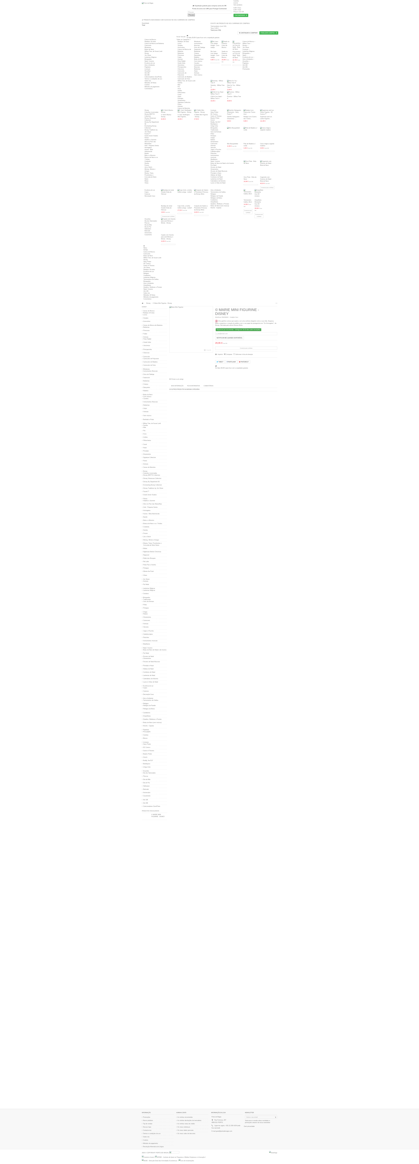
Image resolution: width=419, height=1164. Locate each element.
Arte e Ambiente (150, 65)
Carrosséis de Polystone (151, 358)
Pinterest (244, 362)
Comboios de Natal (217, 177)
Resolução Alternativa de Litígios (153, 1146)
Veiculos (213, 147)
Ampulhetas (214, 202)
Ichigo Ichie (214, 126)
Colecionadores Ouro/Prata (153, 77)
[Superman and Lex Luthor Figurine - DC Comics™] (267, 112)
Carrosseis (214, 143)
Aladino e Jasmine (150, 139)
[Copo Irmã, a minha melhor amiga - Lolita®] (185, 196)
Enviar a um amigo (177, 379)
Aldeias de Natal (216, 175)
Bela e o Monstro (150, 155)
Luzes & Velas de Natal (218, 183)
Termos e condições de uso (153, 79)
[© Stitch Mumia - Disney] (168, 111)
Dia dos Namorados (151, 221)
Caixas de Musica (150, 39)
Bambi (147, 153)
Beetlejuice (214, 124)
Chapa (213, 138)
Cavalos (196, 63)
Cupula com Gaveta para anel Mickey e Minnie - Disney (167, 237)
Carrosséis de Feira (184, 79)
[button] (184, 39)
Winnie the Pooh (148, 571)
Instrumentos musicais (150, 641)
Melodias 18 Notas (150, 83)
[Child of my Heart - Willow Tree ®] (218, 93)
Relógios (213, 194)
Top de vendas (147, 1124)
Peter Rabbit (181, 61)
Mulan (146, 181)
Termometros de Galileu (218, 192)
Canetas (145, 735)
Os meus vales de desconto (186, 1133)
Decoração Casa (150, 196)
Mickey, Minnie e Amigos (151, 540)
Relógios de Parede (217, 196)
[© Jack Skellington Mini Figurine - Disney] (185, 111)
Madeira (196, 57)
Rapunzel (146, 555)
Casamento (148, 235)
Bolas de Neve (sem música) (220, 206)
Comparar (229, 354)
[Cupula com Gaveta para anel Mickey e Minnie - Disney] (168, 225)
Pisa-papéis (147, 731)
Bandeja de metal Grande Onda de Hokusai (166, 208)
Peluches (213, 153)
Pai (179, 86)
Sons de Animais (216, 132)
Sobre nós (148, 81)
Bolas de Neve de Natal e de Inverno (222, 163)
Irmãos (180, 90)
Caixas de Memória (184, 108)
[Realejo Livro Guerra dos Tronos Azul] (251, 112)
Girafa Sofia (181, 63)
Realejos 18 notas (150, 41)
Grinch (213, 120)
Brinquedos (148, 59)
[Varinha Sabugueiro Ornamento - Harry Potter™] (234, 112)
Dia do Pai (148, 227)
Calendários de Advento (218, 181)
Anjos (196, 71)
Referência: (218, 317)
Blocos (145, 738)
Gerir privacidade (249, 1126)
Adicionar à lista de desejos (244, 354)
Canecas (147, 194)
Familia (180, 83)
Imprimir (220, 354)
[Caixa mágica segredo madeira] (267, 134)
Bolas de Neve (149, 49)
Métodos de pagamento (152, 86)
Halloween (148, 229)
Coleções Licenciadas (151, 112)
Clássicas (181, 69)
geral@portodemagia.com (224, 1131)
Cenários (146, 593)
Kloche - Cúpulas (216, 208)
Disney (147, 53)
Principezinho (182, 67)
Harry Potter (214, 112)
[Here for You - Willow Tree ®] (234, 82)
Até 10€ (147, 73)
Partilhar (231, 362)
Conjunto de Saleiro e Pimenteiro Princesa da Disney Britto (201, 208)
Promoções (146, 1117)
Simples (180, 45)
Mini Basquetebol (232, 144)
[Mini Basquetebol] (234, 134)
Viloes (147, 183)
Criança (196, 53)
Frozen (147, 165)
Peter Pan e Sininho (149, 565)
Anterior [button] (171, 329)
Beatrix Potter (215, 118)
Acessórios (181, 47)
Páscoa (147, 223)
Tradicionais (214, 130)
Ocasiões (148, 71)
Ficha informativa (193, 386)
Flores (180, 104)
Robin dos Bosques (149, 558)
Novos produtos (148, 1120)
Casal (179, 94)
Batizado (147, 231)
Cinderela (147, 161)
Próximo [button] (212, 329)
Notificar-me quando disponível (229, 338)
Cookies (147, 85)
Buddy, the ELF (215, 122)
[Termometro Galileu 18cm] (248, 194)
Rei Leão (146, 561)
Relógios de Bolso (216, 198)
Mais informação (177, 386)
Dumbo (147, 163)
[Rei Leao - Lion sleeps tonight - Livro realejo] (215, 45)
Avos (179, 88)
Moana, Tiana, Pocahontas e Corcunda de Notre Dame (152, 544)
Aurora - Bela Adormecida (151, 514)
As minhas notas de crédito (186, 1124)
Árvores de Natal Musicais (219, 171)
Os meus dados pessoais (185, 1130)
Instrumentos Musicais (150, 371)
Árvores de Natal (216, 167)
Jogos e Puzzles (216, 149)
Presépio (180, 98)
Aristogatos (148, 147)
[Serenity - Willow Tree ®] (218, 82)
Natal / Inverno (149, 61)
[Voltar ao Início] (142, 303)
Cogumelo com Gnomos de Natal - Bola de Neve (266, 179)
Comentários (149, 88)
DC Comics (214, 114)
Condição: (232, 317)
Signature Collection (184, 102)
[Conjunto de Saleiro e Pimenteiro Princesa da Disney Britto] (201, 196)
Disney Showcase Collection (152, 478)
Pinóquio (213, 136)
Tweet (220, 362)
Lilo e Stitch (148, 167)
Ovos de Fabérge (199, 47)
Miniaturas (148, 47)
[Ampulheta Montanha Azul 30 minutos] (259, 194)
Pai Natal (213, 165)
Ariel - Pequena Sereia (152, 145)
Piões (212, 134)
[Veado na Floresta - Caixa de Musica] (226, 45)
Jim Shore (148, 55)
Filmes (147, 138)
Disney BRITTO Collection (151, 475)
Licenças (147, 69)
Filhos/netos (181, 92)
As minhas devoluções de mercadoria (189, 1120)
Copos (147, 192)
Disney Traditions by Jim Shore (153, 488)
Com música (198, 61)
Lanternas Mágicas (151, 57)
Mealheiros (214, 159)
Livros (179, 43)
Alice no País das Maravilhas (152, 504)
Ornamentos (181, 100)
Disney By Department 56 (151, 481)
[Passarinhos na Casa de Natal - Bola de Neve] (237, 45)
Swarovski (197, 49)
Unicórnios (181, 65)
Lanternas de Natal (216, 179)
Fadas (180, 57)
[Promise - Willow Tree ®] (234, 93)
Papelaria (147, 67)
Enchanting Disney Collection (152, 485)
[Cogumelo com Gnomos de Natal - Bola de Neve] (267, 168)
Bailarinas (181, 53)
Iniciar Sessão (180, 37)
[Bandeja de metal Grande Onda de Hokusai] (168, 196)
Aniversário (148, 233)
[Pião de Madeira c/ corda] (251, 134)
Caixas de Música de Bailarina (154, 43)
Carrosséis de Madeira (185, 77)
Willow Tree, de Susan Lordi (153, 51)
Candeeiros (214, 200)
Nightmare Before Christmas (152, 551)
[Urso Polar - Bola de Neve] (251, 168)
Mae (179, 85)
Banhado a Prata (148, 419)
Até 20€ (147, 75)
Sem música (198, 75)
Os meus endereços (183, 1127)
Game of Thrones (216, 116)
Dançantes (197, 55)
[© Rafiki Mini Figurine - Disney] (201, 111)
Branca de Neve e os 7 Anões (152, 523)
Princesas (181, 55)
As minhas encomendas (185, 1117)
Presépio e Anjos (216, 173)
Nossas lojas (147, 1127)
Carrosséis (148, 45)
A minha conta (181, 1112)
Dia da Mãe (148, 225)
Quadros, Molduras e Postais (220, 204)
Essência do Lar (150, 63)
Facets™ (147, 134)
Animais (180, 59)
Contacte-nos (147, 1130)
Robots (213, 139)
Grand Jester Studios (151, 136)
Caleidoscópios (215, 151)
